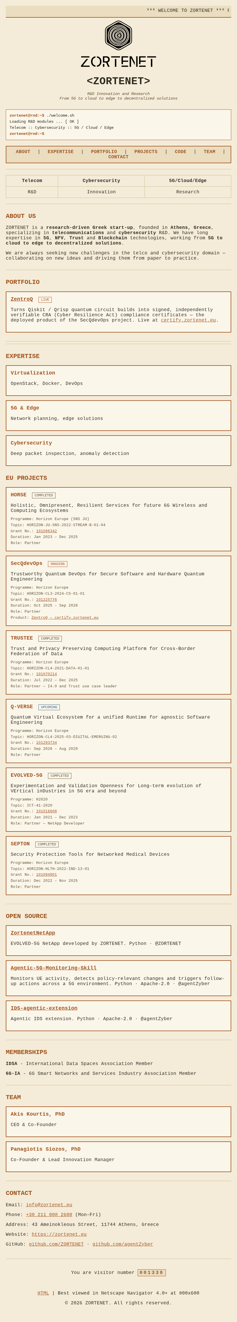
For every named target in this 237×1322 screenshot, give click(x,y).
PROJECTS (146, 152)
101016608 (46, 811)
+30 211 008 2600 (49, 1215)
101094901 (46, 875)
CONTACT (118, 157)
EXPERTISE (61, 152)
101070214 (46, 674)
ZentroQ (22, 299)
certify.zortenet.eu (188, 320)
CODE (180, 152)
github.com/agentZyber (122, 1244)
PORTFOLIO (104, 152)
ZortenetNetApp (33, 933)
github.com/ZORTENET (56, 1244)
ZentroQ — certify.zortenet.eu (65, 618)
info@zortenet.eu (49, 1205)
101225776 (46, 600)
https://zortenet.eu (59, 1234)
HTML (43, 1293)
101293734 (46, 743)
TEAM (209, 152)
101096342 (46, 531)
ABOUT (23, 152)
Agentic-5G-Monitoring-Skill (54, 968)
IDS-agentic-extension (44, 1008)
